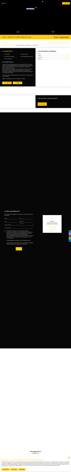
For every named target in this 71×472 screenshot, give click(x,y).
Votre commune (7, 224)
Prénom (6, 218)
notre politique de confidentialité (7, 466)
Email (5, 221)
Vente (3, 45)
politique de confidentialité (21, 244)
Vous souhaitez (21, 223)
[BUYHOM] (49, 3)
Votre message (7, 227)
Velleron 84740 (12, 45)
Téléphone (21, 221)
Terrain (6, 45)
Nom (20, 218)
